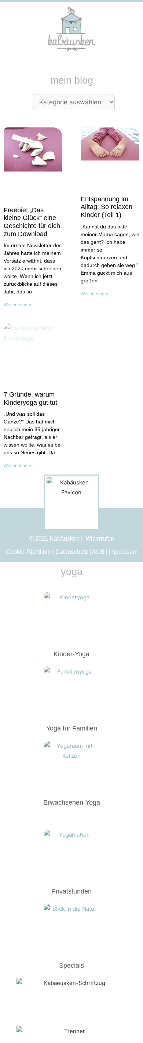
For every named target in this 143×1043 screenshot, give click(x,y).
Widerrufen (99, 539)
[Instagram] (13, 29)
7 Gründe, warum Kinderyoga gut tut (30, 398)
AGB (98, 552)
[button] (123, 29)
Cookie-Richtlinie (28, 552)
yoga (71, 571)
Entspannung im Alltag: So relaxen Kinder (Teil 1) (106, 207)
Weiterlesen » (17, 304)
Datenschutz (71, 552)
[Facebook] (27, 29)
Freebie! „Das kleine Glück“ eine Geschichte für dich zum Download (32, 222)
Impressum (123, 552)
